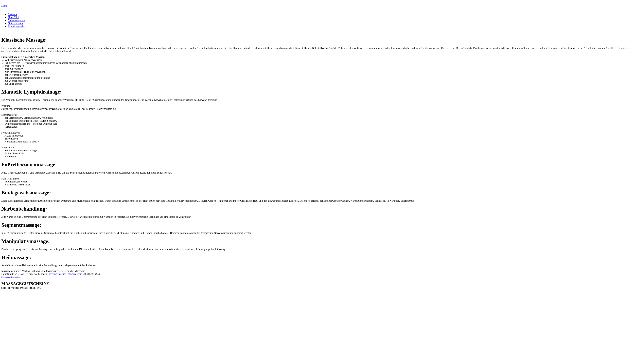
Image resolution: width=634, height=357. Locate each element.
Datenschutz (15, 277)
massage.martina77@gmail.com (65, 274)
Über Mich (13, 17)
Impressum (5, 277)
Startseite (12, 14)
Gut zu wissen (15, 23)
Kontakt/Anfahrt (16, 26)
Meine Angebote (16, 20)
